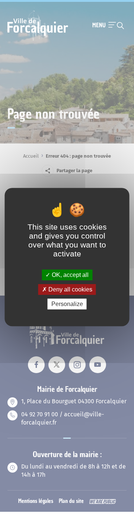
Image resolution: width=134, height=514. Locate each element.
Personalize (67, 304)
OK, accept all (69, 275)
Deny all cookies (69, 289)
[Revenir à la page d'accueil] (37, 40)
